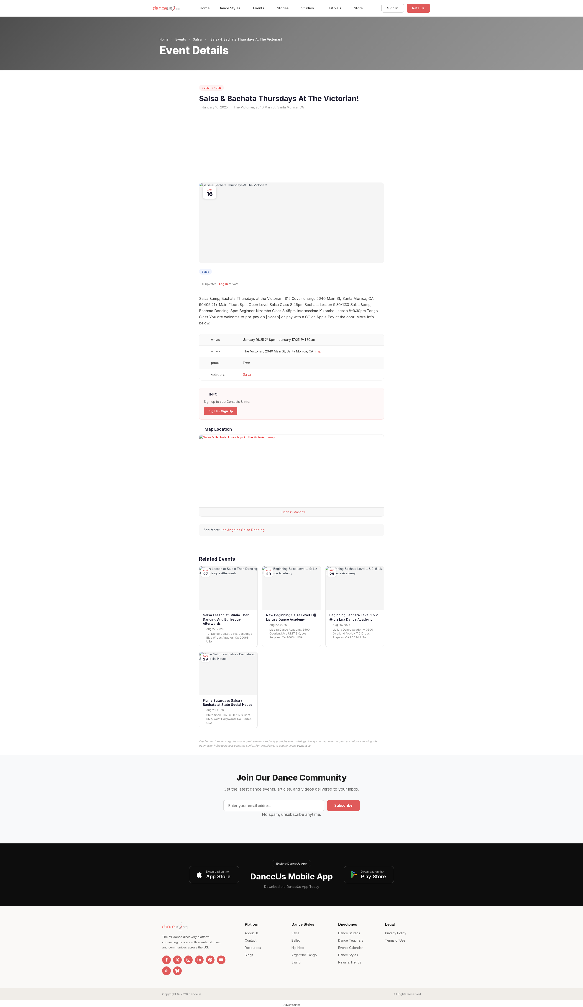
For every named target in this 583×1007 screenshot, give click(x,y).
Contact (250, 940)
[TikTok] (166, 970)
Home (205, 8)
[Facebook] (166, 960)
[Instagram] (188, 960)
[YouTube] (221, 960)
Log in (223, 284)
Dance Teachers (350, 940)
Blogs (249, 955)
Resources (253, 948)
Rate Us (418, 8)
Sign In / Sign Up (220, 411)
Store (358, 8)
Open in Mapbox (293, 512)
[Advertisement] (291, 146)
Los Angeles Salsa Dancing (243, 530)
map (318, 351)
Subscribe (343, 805)
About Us (251, 933)
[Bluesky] (177, 970)
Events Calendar (350, 948)
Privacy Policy (395, 933)
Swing (296, 962)
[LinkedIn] (199, 960)
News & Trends (349, 962)
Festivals (334, 8)
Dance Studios (349, 933)
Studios (308, 8)
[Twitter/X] (177, 960)
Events (259, 8)
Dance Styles (230, 8)
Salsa (197, 39)
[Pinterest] (210, 960)
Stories (283, 8)
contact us (303, 745)
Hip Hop (298, 948)
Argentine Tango (304, 955)
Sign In (392, 8)
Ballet (296, 940)
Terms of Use (395, 940)
